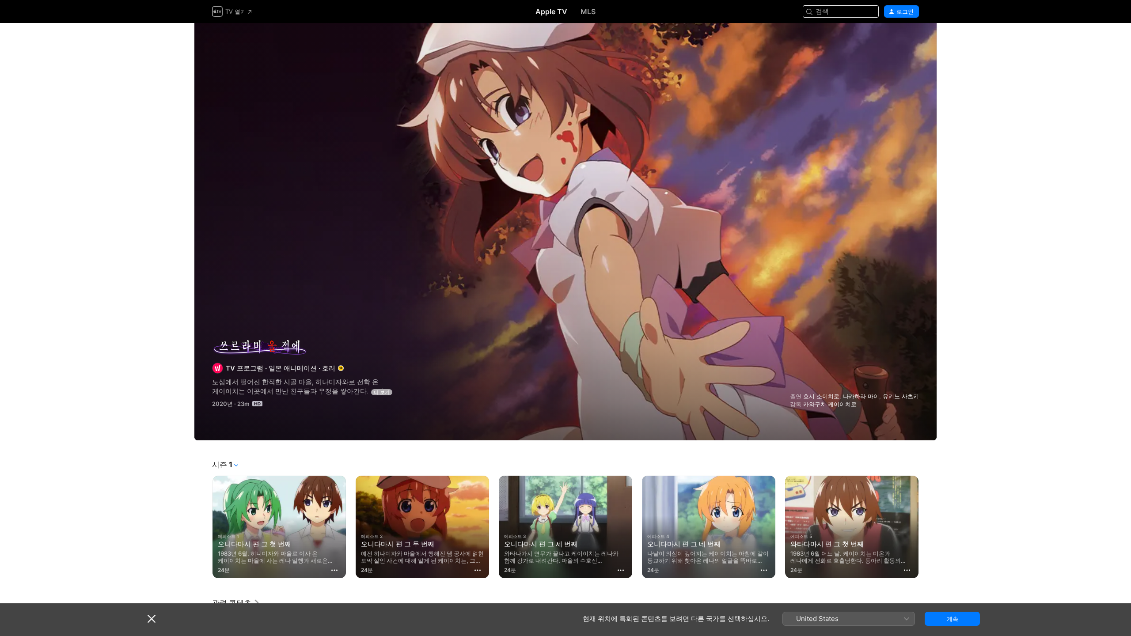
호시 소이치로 (821, 396)
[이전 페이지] (203, 527)
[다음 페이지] (928, 527)
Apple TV (551, 11)
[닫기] (152, 619)
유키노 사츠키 (901, 396)
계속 (952, 618)
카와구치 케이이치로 (830, 404)
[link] (236, 603)
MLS (588, 11)
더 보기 (382, 392)
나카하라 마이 (861, 396)
